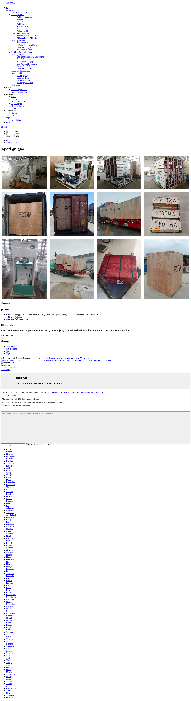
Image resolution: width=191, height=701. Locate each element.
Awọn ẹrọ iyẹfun (18, 40)
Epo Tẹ (28, 360)
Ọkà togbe (15, 85)
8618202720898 (8, 367)
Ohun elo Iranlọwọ (24, 68)
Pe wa (8, 122)
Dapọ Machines (23, 78)
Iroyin (8, 87)
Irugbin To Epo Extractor (77, 360)
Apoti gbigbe (16, 104)
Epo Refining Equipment (27, 64)
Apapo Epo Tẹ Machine (27, 66)
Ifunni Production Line (20, 71)
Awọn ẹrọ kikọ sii (18, 73)
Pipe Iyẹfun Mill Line (20, 33)
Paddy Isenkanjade (24, 17)
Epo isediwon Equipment (27, 61)
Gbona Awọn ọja (56, 358)
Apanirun (20, 19)
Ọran (13, 97)
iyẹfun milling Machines (27, 45)
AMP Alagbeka (82, 358)
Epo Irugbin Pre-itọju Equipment (30, 57)
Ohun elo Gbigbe (24, 47)
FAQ (13, 115)
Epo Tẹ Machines (24, 59)
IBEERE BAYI (7, 335)
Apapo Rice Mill (59, 360)
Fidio (13, 108)
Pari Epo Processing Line (21, 52)
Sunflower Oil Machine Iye (12, 360)
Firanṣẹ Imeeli (7, 365)
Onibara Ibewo (17, 106)
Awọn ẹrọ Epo (17, 54)
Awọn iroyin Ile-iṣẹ (19, 89)
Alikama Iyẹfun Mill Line (27, 38)
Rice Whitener (22, 26)
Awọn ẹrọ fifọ (22, 43)
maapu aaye (70, 358)
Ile (7, 8)
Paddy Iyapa (22, 24)
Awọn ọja (10, 10)
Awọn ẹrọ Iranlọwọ (25, 50)
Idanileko (15, 99)
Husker (20, 22)
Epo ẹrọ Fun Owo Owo (41, 360)
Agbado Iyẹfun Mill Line (27, 36)
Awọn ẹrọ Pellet (23, 80)
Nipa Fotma (16, 120)
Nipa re (9, 118)
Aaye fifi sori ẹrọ (18, 101)
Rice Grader (22, 29)
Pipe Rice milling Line (20, 12)
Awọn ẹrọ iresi (17, 15)
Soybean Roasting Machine (100, 360)
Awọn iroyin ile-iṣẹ (19, 92)
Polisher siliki (22, 31)
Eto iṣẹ (14, 113)
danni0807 (5, 370)
